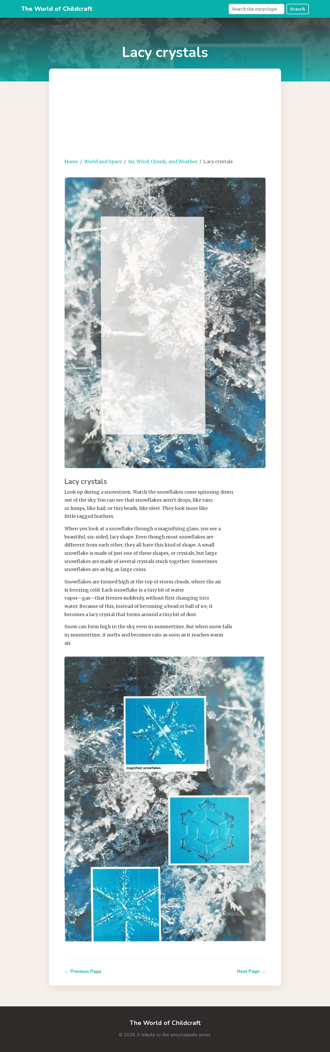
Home (71, 161)
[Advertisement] (165, 117)
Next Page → (251, 971)
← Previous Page (82, 971)
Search (297, 9)
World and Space (103, 161)
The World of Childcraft (56, 9)
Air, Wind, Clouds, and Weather (162, 161)
